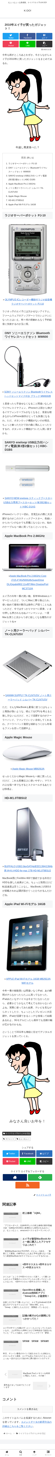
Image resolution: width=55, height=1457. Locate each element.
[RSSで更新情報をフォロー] (27, 1185)
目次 (23, 157)
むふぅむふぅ (24, 1139)
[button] (49, 719)
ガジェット (9, 1139)
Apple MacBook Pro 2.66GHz (21, 184)
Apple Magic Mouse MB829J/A (28, 769)
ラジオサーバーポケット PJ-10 (22, 163)
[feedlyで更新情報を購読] (40, 1177)
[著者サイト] (15, 1177)
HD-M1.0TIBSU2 (16, 200)
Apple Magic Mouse (17, 196)
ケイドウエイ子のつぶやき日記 (18, 1133)
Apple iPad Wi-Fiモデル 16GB (22, 204)
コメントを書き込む (27, 1409)
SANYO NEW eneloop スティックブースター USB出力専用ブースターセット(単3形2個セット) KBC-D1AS (27, 502)
